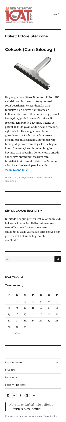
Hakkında (11, 377)
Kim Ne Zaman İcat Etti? (31, 416)
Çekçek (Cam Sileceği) (30, 49)
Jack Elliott (52, 416)
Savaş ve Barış (26, 177)
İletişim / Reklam (15, 384)
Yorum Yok (10, 181)
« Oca (16, 333)
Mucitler (10, 369)
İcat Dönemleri (14, 362)
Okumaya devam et (16, 169)
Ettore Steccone (44, 177)
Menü (55, 14)
